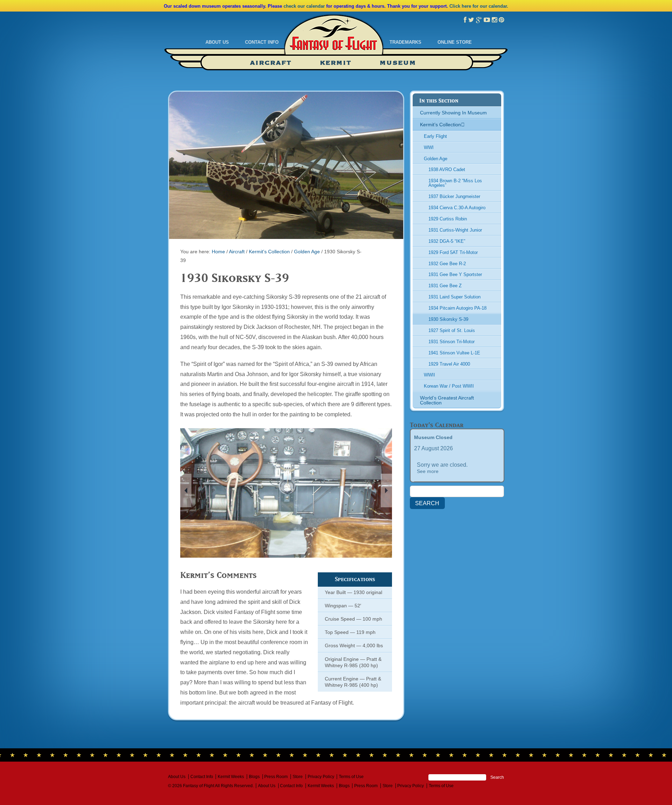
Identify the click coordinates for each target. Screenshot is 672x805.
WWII (429, 374)
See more (428, 471)
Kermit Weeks (231, 776)
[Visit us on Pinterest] (501, 20)
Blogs (254, 776)
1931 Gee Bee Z (445, 285)
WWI (429, 147)
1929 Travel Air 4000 (449, 364)
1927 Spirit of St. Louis (451, 330)
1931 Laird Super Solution (454, 296)
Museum (398, 62)
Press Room (276, 776)
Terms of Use (351, 776)
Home (218, 251)
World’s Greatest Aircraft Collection (447, 400)
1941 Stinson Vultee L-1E (454, 352)
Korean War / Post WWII (449, 386)
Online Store (455, 42)
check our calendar (304, 6)
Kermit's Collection (269, 251)
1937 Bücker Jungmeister (454, 196)
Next (386, 490)
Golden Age (307, 251)
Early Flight (435, 136)
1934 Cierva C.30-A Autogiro (456, 207)
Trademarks (405, 42)
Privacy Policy (321, 776)
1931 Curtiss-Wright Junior (455, 230)
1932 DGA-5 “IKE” (446, 241)
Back (185, 490)
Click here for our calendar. (478, 6)
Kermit (335, 62)
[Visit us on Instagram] (494, 20)
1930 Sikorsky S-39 (448, 319)
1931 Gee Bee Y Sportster (455, 274)
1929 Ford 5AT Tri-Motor (453, 252)
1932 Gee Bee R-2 (447, 263)
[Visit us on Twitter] (471, 20)
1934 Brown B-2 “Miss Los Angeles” (455, 183)
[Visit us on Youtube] (487, 20)
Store (298, 776)
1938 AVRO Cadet (446, 169)
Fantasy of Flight (334, 39)
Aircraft (271, 62)
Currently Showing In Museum (453, 112)
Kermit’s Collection (440, 124)
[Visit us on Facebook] (465, 20)
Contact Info (262, 42)
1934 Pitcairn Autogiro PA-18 (457, 308)
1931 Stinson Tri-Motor (451, 341)
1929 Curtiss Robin (447, 218)
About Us (217, 42)
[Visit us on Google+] (479, 20)
